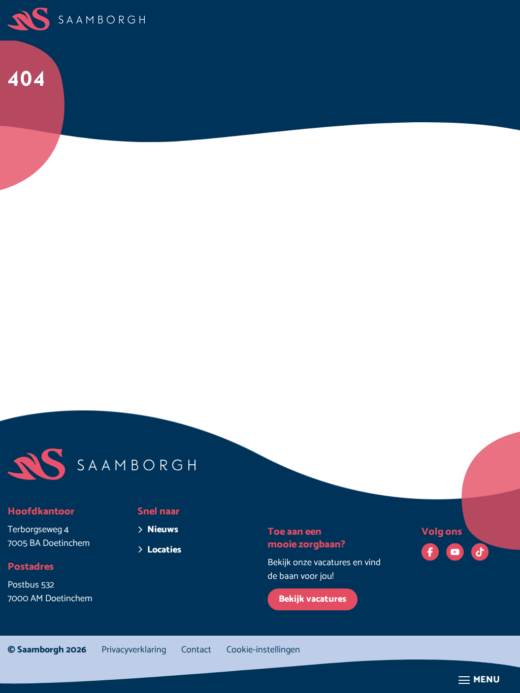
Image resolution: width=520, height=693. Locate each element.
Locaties (164, 550)
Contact (196, 649)
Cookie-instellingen (263, 650)
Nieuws (162, 530)
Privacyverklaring (134, 649)
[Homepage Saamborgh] (76, 19)
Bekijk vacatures (312, 599)
